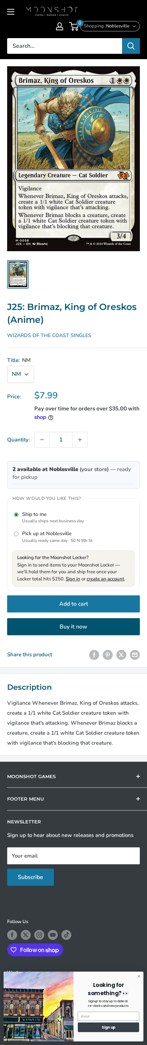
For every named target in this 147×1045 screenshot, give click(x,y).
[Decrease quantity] (42, 439)
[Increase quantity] (79, 439)
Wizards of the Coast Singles (49, 335)
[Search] (131, 46)
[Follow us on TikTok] (66, 935)
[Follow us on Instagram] (39, 935)
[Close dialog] (139, 976)
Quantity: (18, 439)
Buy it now (73, 627)
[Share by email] (135, 655)
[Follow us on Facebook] (12, 935)
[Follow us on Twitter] (26, 935)
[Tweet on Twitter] (121, 655)
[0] (74, 26)
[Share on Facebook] (94, 655)
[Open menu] (10, 12)
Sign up (109, 1027)
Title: (19, 360)
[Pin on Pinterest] (108, 655)
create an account (105, 579)
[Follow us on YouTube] (53, 935)
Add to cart (73, 604)
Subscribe (30, 877)
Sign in (73, 579)
